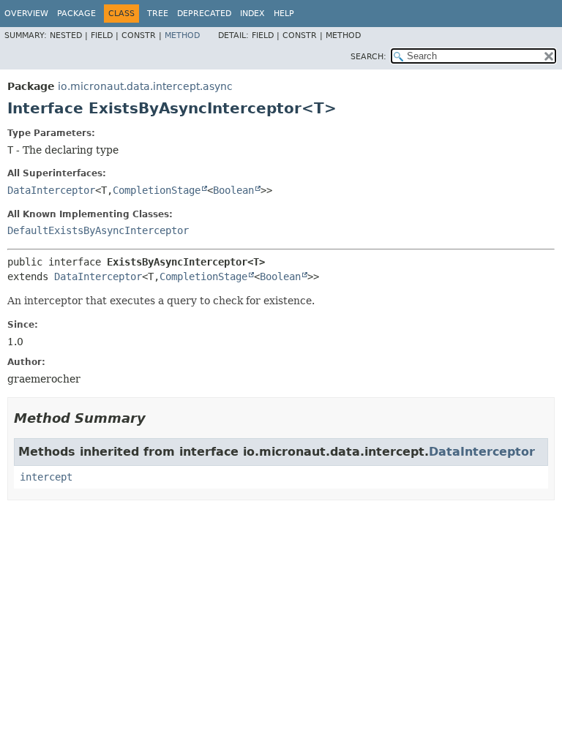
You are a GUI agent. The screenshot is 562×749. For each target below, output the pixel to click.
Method (182, 35)
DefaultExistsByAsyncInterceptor (98, 230)
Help (284, 13)
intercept (46, 477)
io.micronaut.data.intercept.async (145, 86)
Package (76, 13)
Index (252, 13)
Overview (26, 13)
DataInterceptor (51, 190)
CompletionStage (157, 190)
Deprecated (204, 13)
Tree (157, 13)
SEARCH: (368, 56)
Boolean (233, 190)
